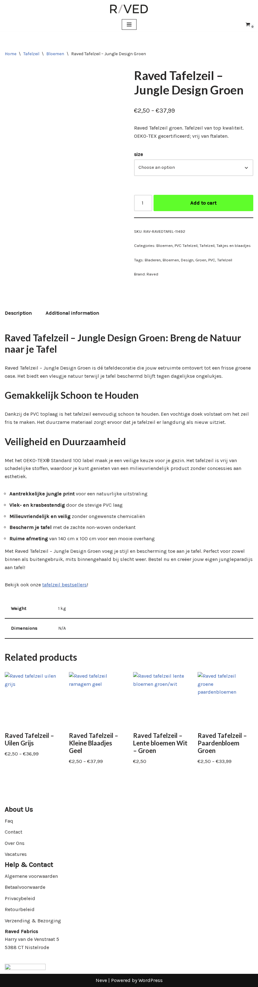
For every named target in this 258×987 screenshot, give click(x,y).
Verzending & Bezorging (33, 921)
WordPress (150, 980)
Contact (13, 832)
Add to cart (203, 203)
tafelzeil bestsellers (64, 585)
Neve (101, 980)
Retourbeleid (20, 909)
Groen (200, 260)
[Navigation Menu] (129, 24)
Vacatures (16, 854)
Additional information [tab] (72, 313)
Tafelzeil (31, 53)
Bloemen (55, 53)
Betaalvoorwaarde (25, 887)
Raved (152, 274)
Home (10, 53)
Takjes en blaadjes (233, 245)
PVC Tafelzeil (186, 245)
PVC (211, 260)
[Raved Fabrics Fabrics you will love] (129, 8)
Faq (9, 821)
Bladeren (153, 260)
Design (187, 260)
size (138, 154)
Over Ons (15, 843)
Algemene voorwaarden (31, 876)
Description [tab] (18, 313)
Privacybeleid (20, 898)
